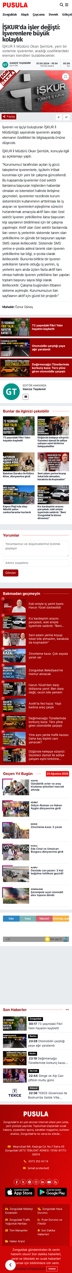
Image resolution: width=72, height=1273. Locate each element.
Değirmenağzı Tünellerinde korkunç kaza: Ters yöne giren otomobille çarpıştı (47, 1061)
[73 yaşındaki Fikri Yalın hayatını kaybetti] (19, 425)
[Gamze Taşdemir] (11, 391)
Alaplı (24, 14)
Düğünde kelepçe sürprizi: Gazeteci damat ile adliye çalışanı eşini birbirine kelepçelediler (53, 442)
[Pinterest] (30, 1182)
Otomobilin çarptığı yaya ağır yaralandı (46, 1043)
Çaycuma (39, 14)
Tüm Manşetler (18, 1230)
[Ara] (61, 5)
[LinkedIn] (42, 1182)
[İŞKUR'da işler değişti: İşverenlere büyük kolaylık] (36, 91)
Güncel (34, 1088)
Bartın (33, 1036)
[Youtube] (49, 1182)
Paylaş (11, 116)
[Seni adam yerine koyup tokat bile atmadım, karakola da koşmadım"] (53, 461)
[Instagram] (36, 1182)
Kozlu (33, 1053)
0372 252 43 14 (38, 1161)
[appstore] (19, 1193)
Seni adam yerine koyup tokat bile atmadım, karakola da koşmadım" (52, 476)
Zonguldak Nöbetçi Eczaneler (19, 1210)
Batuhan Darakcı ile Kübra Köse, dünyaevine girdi (18, 475)
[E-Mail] (25, 397)
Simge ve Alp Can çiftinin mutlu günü (45, 1078)
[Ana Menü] (66, 5)
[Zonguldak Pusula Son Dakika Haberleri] (15, 5)
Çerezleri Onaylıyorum (30, 1268)
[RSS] (55, 1182)
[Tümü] (67, 1009)
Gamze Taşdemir (34, 389)
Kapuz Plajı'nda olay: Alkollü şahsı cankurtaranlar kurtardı (17, 509)
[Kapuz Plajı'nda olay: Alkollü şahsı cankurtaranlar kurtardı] (19, 494)
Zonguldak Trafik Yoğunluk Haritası (17, 1221)
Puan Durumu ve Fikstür (50, 1221)
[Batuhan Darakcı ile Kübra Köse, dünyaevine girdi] (19, 461)
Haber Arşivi (17, 1241)
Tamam (52, 1269)
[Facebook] (17, 1182)
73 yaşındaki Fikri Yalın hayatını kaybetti (16, 439)
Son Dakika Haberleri (46, 1232)
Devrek (53, 14)
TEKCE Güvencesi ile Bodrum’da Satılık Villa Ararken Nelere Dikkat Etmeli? (47, 1095)
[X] (23, 1182)
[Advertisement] (36, 974)
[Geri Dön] (10, 1265)
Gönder (10, 573)
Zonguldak (10, 14)
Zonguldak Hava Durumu (50, 1210)
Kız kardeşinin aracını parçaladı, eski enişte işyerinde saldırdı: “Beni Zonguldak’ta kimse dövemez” (52, 512)
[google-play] (52, 1193)
